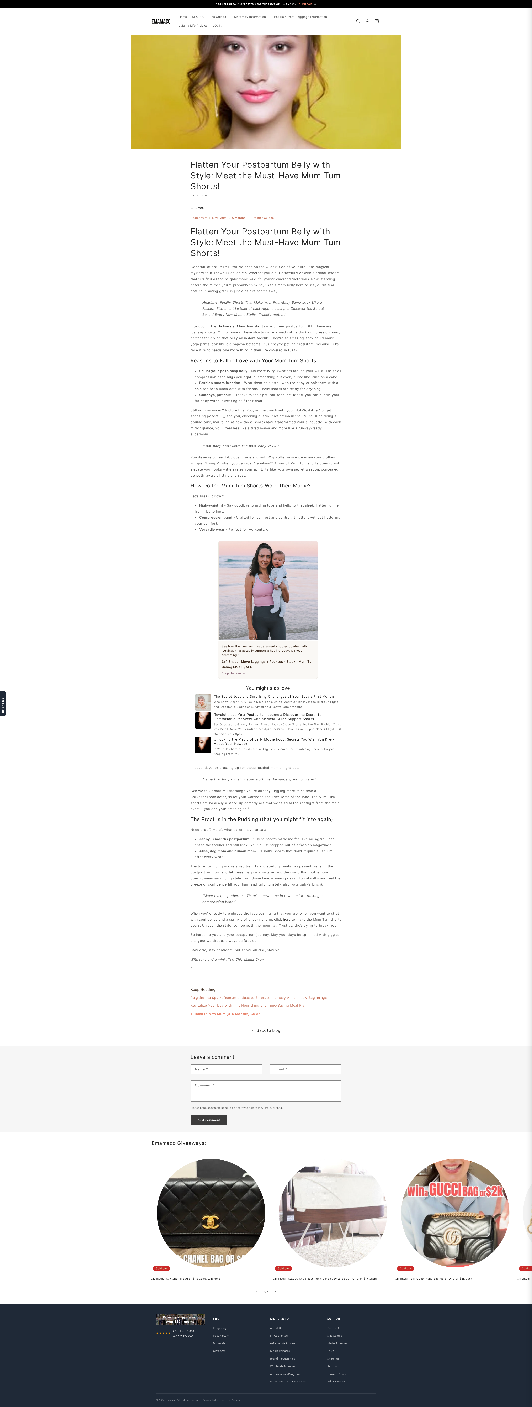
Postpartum (199, 217)
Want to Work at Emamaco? (288, 1381)
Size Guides (334, 1336)
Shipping (333, 1358)
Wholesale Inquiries (282, 1366)
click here (282, 919)
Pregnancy (220, 1328)
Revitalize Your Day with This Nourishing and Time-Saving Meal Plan (249, 1005)
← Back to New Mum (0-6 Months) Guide (226, 1014)
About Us (276, 1328)
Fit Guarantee (279, 1336)
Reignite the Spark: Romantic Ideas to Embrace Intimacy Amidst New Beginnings (259, 997)
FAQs (330, 1351)
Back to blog (268, 1030)
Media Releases (280, 1351)
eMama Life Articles (282, 1343)
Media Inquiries (337, 1343)
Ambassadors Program (285, 1374)
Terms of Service (337, 1374)
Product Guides (262, 217)
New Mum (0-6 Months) (229, 217)
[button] (198, 16)
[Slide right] (275, 1291)
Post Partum (221, 1336)
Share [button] (199, 207)
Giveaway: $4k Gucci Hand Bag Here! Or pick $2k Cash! (434, 1278)
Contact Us (334, 1328)
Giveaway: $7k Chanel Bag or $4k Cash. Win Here (186, 1278)
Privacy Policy (336, 1381)
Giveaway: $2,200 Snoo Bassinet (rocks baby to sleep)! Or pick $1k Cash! (325, 1278)
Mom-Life (219, 1343)
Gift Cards (219, 1351)
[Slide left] (256, 1291)
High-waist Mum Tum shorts (241, 326)
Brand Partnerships (282, 1358)
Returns (332, 1366)
